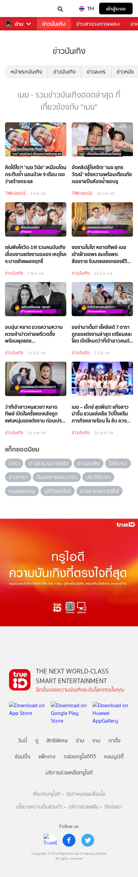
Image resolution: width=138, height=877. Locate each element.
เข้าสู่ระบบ (116, 8)
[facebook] (69, 840)
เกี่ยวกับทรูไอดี (46, 794)
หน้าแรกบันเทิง (26, 72)
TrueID (18, 8)
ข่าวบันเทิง (54, 24)
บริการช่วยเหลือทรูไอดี (69, 772)
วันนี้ (22, 740)
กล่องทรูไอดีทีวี (80, 756)
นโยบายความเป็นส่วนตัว (39, 806)
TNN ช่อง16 (15, 193)
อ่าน (19, 24)
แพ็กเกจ (47, 756)
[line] (50, 840)
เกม (96, 740)
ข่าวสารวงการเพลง (98, 24)
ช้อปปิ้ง (22, 756)
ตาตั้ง (115, 740)
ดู (37, 740)
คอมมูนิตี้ (114, 756)
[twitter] (87, 840)
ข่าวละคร (96, 72)
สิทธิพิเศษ (57, 740)
